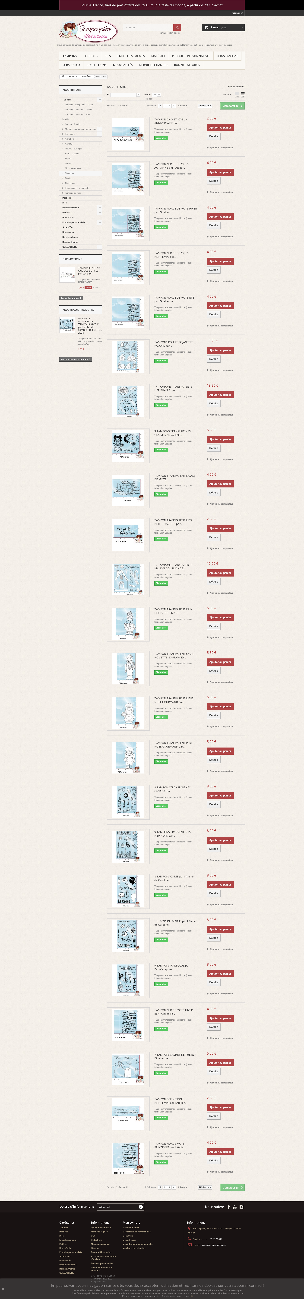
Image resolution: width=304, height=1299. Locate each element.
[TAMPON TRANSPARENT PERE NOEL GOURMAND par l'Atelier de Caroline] (128, 758)
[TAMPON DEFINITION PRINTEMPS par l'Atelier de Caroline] (128, 1114)
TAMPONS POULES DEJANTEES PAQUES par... (173, 344)
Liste (243, 97)
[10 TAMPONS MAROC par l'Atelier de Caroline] (128, 936)
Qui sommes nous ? (101, 1227)
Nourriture (69, 173)
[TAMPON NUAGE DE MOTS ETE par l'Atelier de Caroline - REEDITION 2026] (128, 312)
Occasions (69, 183)
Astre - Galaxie (71, 153)
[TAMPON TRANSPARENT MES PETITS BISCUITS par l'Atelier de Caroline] (128, 535)
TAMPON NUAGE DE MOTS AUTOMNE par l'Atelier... (171, 165)
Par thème (69, 134)
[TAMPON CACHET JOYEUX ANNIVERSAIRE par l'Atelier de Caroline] (128, 134)
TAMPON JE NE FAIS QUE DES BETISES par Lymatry (89, 270)
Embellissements (131, 56)
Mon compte (131, 1222)
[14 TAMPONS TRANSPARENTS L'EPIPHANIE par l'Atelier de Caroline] (128, 401)
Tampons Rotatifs (72, 124)
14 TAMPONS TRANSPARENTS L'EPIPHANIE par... (173, 388)
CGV (93, 1236)
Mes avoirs (128, 1236)
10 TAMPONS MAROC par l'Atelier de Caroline (175, 922)
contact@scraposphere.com (213, 1245)
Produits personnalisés (191, 56)
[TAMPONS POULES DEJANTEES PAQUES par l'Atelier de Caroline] (128, 357)
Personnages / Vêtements (76, 188)
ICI (191, 1296)
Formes (68, 158)
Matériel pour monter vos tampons (80, 129)
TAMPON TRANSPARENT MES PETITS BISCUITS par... (173, 522)
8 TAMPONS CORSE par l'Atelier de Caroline (174, 878)
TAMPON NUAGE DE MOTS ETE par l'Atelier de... (174, 299)
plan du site (174, 33)
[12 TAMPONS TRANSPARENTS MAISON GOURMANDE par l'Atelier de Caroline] (128, 579)
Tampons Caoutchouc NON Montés (76, 116)
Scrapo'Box (71, 65)
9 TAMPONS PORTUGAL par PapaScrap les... (172, 967)
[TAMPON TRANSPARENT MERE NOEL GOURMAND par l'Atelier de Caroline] (128, 713)
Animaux (68, 144)
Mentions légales (99, 1232)
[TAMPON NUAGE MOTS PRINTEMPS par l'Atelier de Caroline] (128, 1158)
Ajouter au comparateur (221, 147)
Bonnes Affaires (187, 65)
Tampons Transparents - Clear (78, 104)
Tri (108, 94)
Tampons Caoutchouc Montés (78, 109)
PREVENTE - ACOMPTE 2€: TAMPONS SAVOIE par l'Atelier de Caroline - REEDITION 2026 (90, 325)
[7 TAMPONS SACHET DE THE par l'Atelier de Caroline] (128, 1069)
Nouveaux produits (78, 310)
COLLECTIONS (97, 65)
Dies (107, 56)
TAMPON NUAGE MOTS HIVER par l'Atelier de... (173, 1011)
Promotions (72, 259)
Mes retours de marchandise (137, 1232)
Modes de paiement (100, 1244)
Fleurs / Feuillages (73, 149)
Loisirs (67, 163)
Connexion (237, 13)
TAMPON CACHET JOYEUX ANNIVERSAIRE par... (170, 121)
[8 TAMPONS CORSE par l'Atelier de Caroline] (128, 891)
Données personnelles (102, 1263)
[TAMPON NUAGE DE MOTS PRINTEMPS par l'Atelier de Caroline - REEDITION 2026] (128, 268)
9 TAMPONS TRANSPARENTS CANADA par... (172, 789)
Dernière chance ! (153, 65)
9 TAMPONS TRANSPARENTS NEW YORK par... (172, 833)
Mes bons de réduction (134, 1248)
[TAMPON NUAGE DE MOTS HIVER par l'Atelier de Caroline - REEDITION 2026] (128, 223)
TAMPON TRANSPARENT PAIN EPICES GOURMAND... (173, 611)
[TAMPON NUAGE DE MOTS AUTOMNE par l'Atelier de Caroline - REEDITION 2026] (128, 179)
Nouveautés (123, 65)
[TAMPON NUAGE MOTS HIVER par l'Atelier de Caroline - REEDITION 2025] (128, 1025)
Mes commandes (131, 1227)
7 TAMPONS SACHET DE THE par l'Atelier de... (175, 1056)
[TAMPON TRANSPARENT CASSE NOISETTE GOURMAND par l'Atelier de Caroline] (128, 668)
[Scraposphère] (88, 31)
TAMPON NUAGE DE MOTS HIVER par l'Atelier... (175, 210)
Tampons (70, 56)
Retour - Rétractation (101, 1252)
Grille (237, 97)
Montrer (147, 94)
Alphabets (69, 139)
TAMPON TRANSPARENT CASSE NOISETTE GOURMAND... (174, 655)
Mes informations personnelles (138, 1244)
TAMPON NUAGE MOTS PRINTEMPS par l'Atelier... (170, 1145)
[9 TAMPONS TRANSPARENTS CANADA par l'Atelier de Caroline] (128, 802)
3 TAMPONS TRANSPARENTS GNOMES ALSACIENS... (172, 433)
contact (163, 33)
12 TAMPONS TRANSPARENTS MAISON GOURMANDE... (173, 566)
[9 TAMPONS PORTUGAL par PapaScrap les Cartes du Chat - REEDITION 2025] (128, 980)
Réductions (96, 1240)
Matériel (158, 56)
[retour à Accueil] (63, 77)
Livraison (95, 1248)
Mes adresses (129, 1240)
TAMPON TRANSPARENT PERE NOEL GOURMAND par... (173, 744)
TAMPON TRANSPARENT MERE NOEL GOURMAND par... (173, 700)
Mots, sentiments (72, 168)
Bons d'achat (227, 56)
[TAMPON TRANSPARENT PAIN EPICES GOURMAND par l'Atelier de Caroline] (128, 624)
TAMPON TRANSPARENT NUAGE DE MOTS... (175, 477)
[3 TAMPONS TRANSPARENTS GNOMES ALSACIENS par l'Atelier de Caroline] (128, 446)
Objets (67, 178)
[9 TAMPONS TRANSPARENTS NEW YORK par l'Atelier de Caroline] (128, 847)
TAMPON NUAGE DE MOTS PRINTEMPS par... (171, 254)
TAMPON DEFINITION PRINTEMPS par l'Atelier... (170, 1101)
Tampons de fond (72, 193)
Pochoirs (90, 56)
